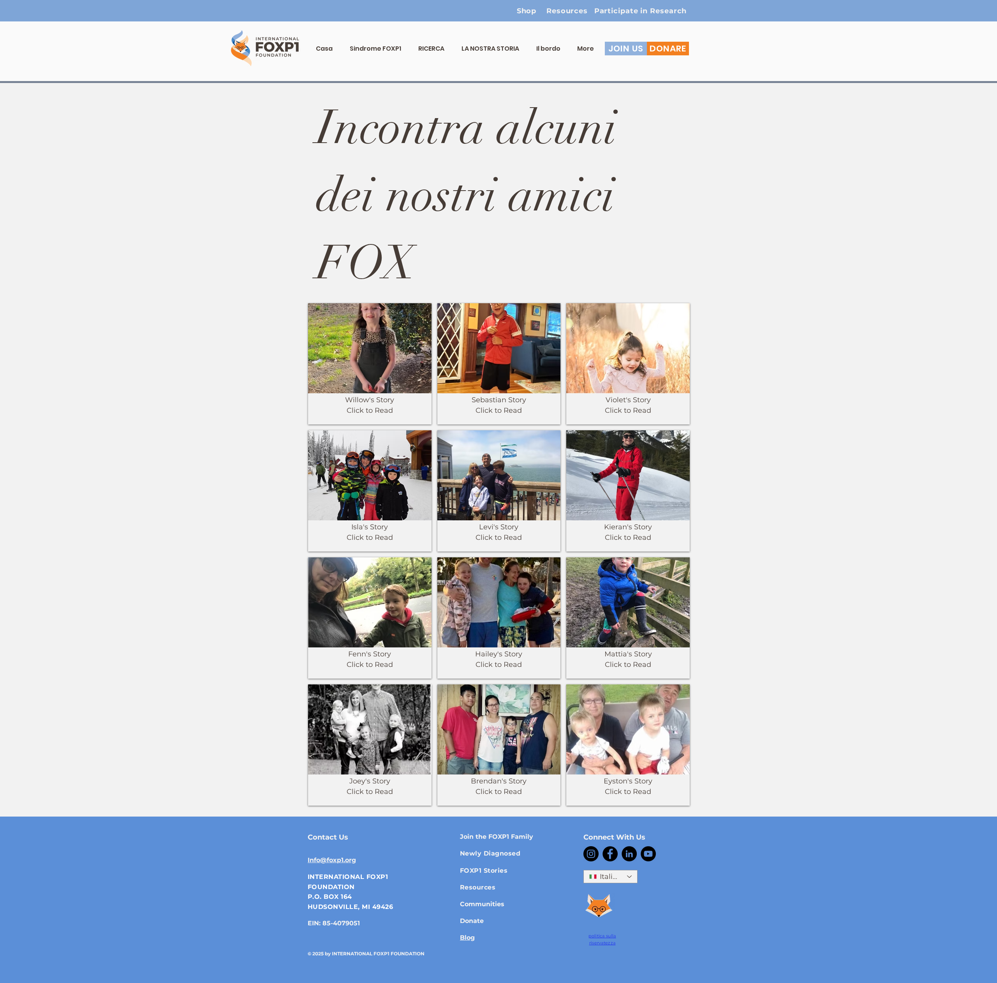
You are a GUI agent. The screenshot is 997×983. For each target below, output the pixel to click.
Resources (477, 887)
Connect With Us (614, 837)
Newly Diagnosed (490, 853)
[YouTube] (648, 853)
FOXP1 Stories (483, 870)
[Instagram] (591, 853)
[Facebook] (610, 853)
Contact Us (328, 837)
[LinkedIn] (629, 853)
